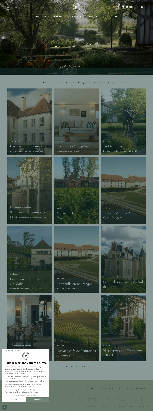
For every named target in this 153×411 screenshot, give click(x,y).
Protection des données (87, 406)
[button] (144, 7)
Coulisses (70, 83)
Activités (46, 83)
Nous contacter (137, 388)
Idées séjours (94, 16)
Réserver (127, 7)
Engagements (84, 83)
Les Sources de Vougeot (139, 399)
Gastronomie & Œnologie (104, 83)
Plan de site (145, 406)
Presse (6, 402)
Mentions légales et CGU (114, 406)
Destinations (41, 16)
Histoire (58, 16)
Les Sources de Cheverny (114, 399)
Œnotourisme (75, 16)
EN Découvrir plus (76, 367)
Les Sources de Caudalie (88, 399)
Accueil (7, 75)
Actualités (112, 16)
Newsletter (109, 388)
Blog (132, 406)
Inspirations (124, 83)
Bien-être (58, 83)
